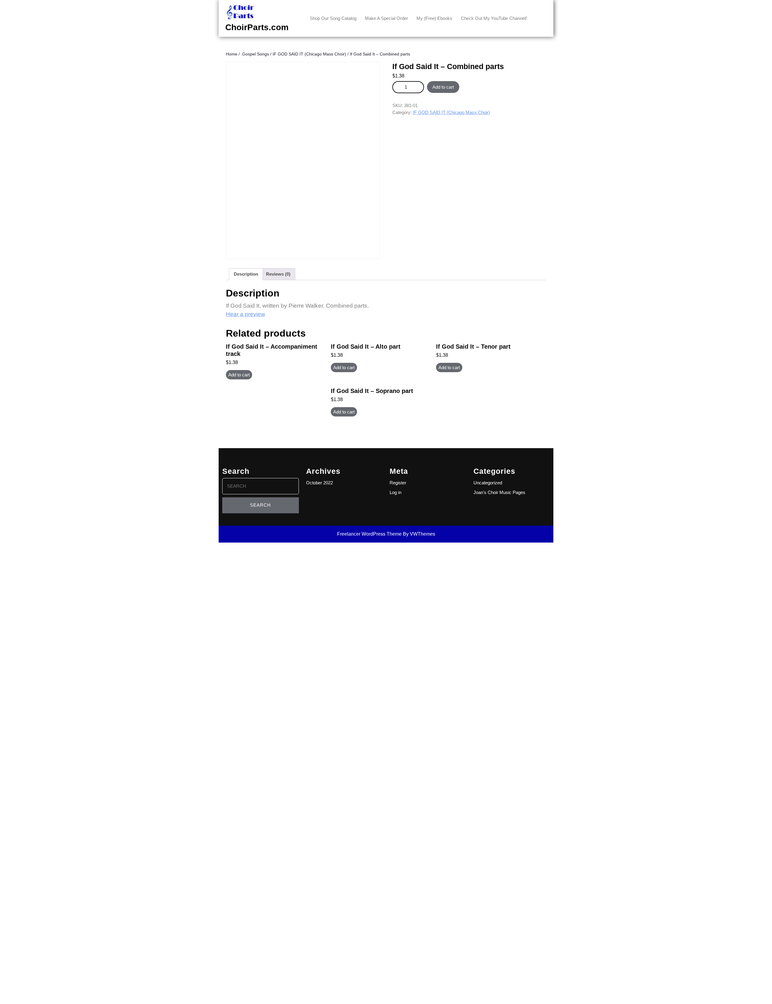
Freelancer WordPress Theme (369, 534)
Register (398, 482)
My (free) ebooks (434, 18)
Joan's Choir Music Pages (499, 492)
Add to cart (443, 87)
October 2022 (319, 482)
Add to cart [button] (239, 374)
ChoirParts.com (257, 27)
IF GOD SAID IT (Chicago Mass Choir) (309, 54)
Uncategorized (487, 482)
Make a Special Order (386, 18)
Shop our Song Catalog (333, 18)
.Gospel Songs (255, 54)
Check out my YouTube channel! (494, 18)
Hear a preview (245, 314)
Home (231, 54)
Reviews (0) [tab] (278, 274)
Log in (395, 492)
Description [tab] (246, 274)
